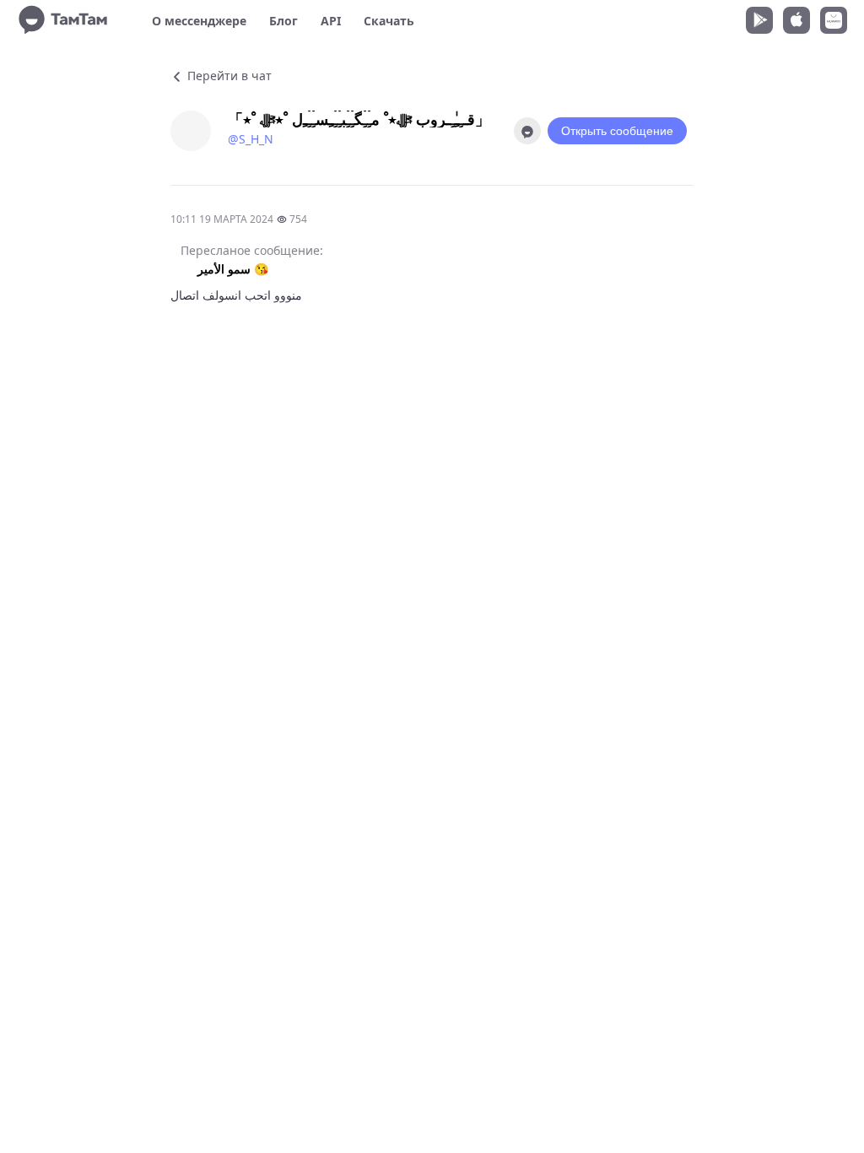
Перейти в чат (228, 76)
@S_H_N (250, 139)
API (331, 21)
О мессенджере (199, 21)
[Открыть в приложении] (527, 130)
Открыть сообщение (617, 131)
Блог (283, 21)
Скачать (389, 21)
